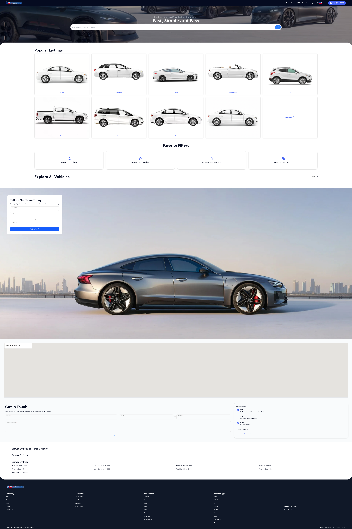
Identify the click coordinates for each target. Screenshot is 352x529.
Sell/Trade (300, 3)
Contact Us (118, 436)
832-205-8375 (338, 3)
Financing (309, 3)
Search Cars (290, 3)
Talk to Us (33, 229)
